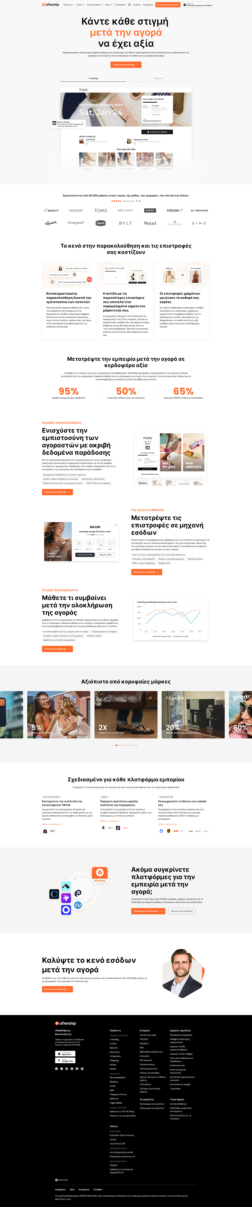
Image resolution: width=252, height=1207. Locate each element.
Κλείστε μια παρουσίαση (168, 4)
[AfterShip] (51, 4)
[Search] (129, 4)
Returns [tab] (159, 78)
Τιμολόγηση (120, 4)
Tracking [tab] (93, 78)
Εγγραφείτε (148, 4)
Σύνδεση (137, 4)
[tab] (115, 745)
